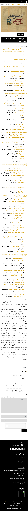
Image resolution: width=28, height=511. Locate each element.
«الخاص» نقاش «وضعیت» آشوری (15, 218)
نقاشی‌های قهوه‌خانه (19, 216)
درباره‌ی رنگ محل (19, 180)
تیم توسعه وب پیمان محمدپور (14, 508)
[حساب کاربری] (22, 1)
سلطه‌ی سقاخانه (20, 206)
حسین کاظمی (20, 292)
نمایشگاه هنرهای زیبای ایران (17, 135)
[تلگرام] (17, 449)
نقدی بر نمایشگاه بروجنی (17, 242)
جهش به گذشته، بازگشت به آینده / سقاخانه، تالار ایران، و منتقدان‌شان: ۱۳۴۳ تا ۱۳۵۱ (15, 195)
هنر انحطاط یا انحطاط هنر (17, 175)
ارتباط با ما (21, 460)
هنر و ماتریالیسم (19, 120)
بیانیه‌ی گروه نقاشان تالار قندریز (16, 232)
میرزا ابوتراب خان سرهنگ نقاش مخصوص (13, 66)
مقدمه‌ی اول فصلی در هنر (17, 223)
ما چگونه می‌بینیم (19, 90)
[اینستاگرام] (23, 449)
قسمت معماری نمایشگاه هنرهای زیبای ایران (13, 142)
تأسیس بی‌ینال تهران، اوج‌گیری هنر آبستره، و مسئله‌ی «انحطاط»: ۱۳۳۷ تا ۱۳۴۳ (14, 164)
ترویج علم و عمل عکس (18, 62)
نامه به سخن (20, 185)
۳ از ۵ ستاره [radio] (7, 397)
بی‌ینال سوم (21, 182)
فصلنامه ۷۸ (20, 35)
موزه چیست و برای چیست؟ (17, 115)
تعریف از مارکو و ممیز (18, 280)
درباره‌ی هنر (21, 152)
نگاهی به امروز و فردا (19, 296)
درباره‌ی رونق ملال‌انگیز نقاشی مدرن (15, 187)
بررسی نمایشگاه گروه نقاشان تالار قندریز (14, 237)
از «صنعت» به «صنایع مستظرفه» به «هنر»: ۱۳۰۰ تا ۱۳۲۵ (15, 93)
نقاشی (22, 101)
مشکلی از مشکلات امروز (18, 247)
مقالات (13, 4)
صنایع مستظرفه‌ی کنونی (18, 96)
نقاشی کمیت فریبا (19, 282)
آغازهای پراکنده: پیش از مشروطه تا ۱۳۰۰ (19, 59)
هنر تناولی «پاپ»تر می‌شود (17, 213)
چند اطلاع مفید (20, 127)
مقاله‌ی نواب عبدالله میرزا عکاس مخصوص (13, 76)
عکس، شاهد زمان (19, 261)
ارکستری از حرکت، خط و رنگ (16, 294)
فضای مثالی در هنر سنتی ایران (16, 201)
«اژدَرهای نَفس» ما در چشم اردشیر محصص (13, 285)
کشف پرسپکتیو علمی (18, 149)
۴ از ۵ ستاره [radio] (5, 397)
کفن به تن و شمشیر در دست (16, 289)
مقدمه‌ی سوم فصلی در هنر (17, 227)
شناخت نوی (21, 159)
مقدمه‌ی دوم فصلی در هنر (17, 225)
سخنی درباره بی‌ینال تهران (17, 173)
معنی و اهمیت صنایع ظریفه (17, 129)
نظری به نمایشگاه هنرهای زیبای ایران (15, 137)
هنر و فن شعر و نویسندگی (17, 71)
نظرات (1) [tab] (23, 367)
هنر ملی (22, 156)
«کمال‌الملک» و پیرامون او (17, 275)
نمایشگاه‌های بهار (19, 147)
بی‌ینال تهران (21, 192)
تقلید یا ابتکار (20, 154)
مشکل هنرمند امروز (19, 199)
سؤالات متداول (20, 462)
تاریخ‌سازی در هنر (19, 124)
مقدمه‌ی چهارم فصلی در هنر (17, 230)
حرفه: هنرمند (24, 4)
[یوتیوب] (14, 449)
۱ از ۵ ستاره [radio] (13, 397)
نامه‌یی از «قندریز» (19, 251)
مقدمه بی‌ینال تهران (19, 168)
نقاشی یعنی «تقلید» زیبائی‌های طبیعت (14, 270)
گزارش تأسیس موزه (19, 113)
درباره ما (22, 457)
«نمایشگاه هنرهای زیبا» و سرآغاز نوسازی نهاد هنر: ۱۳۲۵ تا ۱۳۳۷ (14, 132)
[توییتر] (20, 449)
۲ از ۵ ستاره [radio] (10, 397)
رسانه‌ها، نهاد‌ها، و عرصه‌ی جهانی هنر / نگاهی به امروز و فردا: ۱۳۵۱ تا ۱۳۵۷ (14, 255)
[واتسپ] (11, 449)
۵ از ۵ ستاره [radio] (2, 397)
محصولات (18, 4)
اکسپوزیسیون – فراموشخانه (17, 81)
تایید (24, 431)
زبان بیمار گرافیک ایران (18, 258)
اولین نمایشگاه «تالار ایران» (17, 208)
